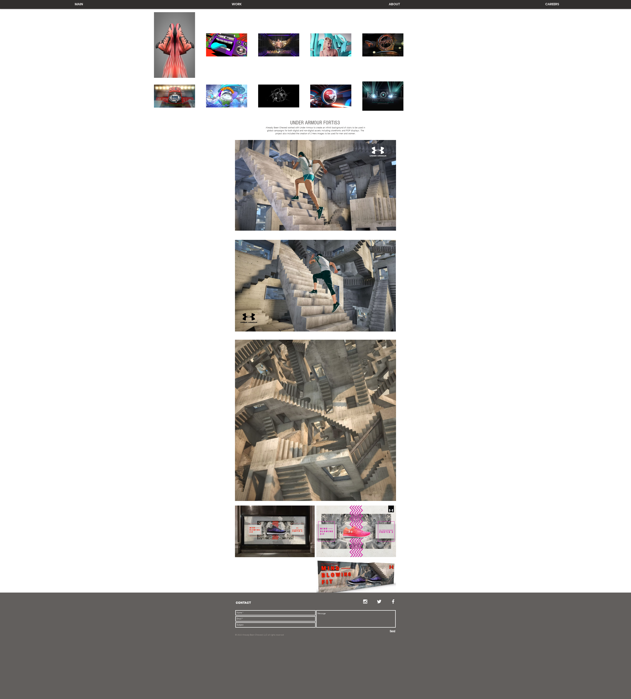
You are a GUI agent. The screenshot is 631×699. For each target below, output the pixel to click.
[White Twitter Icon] (379, 601)
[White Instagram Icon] (365, 601)
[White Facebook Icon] (393, 601)
